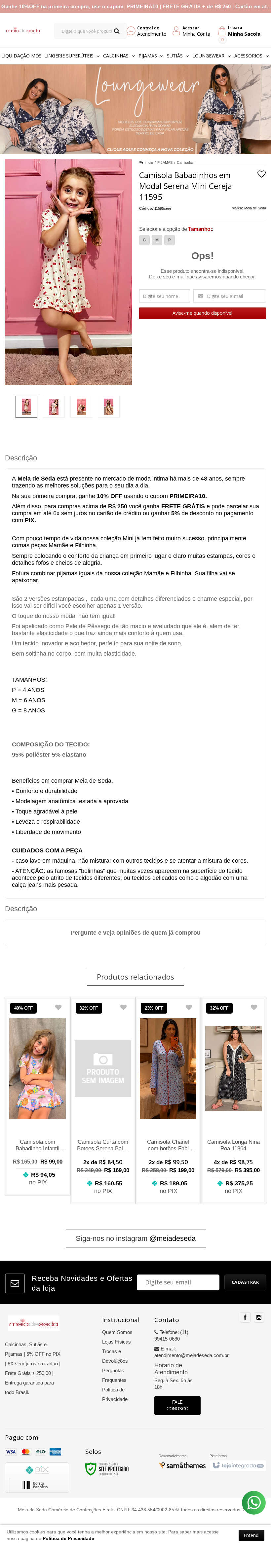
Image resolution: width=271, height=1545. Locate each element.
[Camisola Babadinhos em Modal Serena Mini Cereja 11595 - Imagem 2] (54, 407)
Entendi (251, 1535)
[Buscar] (116, 31)
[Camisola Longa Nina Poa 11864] (234, 1100)
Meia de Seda (255, 208)
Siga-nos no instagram (136, 1238)
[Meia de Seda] (23, 30)
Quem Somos (117, 1332)
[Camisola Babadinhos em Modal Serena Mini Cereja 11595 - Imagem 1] (26, 407)
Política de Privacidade (115, 1394)
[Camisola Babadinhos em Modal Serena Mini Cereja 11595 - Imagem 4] (109, 407)
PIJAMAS (165, 162)
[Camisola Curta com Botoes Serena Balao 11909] (103, 1100)
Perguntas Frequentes (114, 1375)
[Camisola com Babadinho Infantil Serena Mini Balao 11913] (38, 1096)
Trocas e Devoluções (115, 1356)
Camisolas (185, 162)
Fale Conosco (177, 1405)
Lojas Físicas (116, 1342)
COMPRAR (37, 1179)
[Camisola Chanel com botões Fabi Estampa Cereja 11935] (168, 1100)
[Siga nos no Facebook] (245, 1317)
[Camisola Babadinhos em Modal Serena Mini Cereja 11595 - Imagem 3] (81, 407)
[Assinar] (245, 1282)
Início (148, 162)
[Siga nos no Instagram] (259, 1317)
